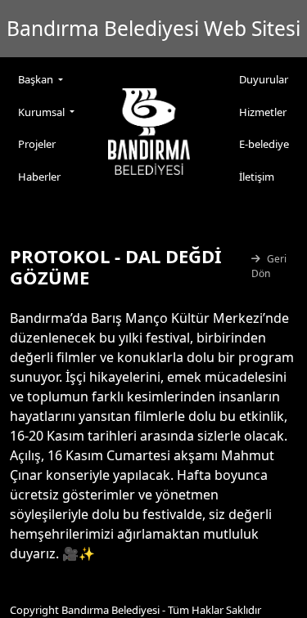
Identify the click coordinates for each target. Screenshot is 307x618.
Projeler (37, 144)
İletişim (256, 176)
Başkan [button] (37, 79)
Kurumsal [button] (42, 112)
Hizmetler (263, 112)
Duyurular (263, 79)
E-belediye (264, 144)
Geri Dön (269, 266)
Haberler (39, 176)
